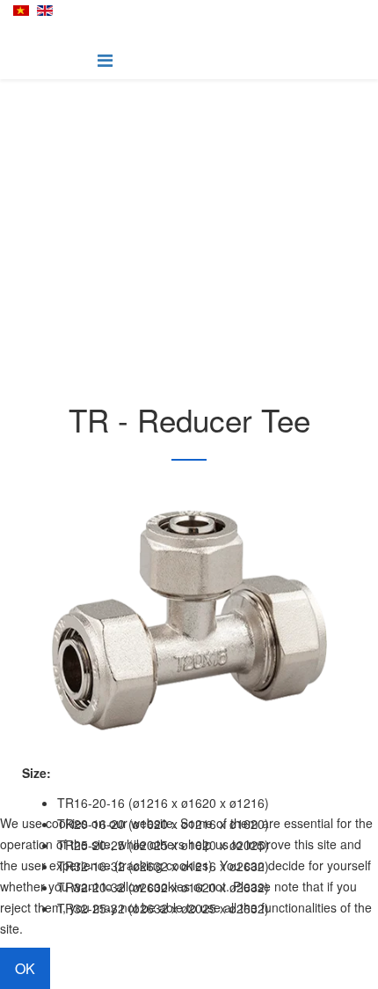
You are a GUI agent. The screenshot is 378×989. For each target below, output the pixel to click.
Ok (25, 968)
